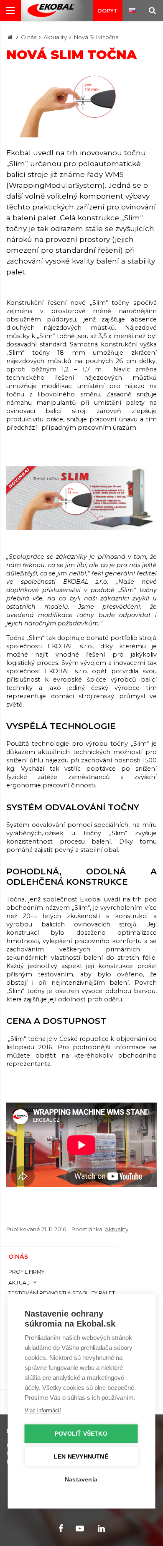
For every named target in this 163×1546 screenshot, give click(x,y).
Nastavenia (81, 1479)
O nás (28, 37)
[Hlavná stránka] (10, 37)
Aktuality (55, 37)
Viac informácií (43, 1410)
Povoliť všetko (81, 1434)
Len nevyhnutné (81, 1457)
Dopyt (107, 10)
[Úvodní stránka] (51, 10)
